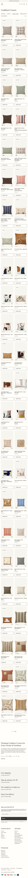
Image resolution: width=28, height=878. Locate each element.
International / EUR (14, 9)
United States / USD (14, 12)
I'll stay (14, 15)
